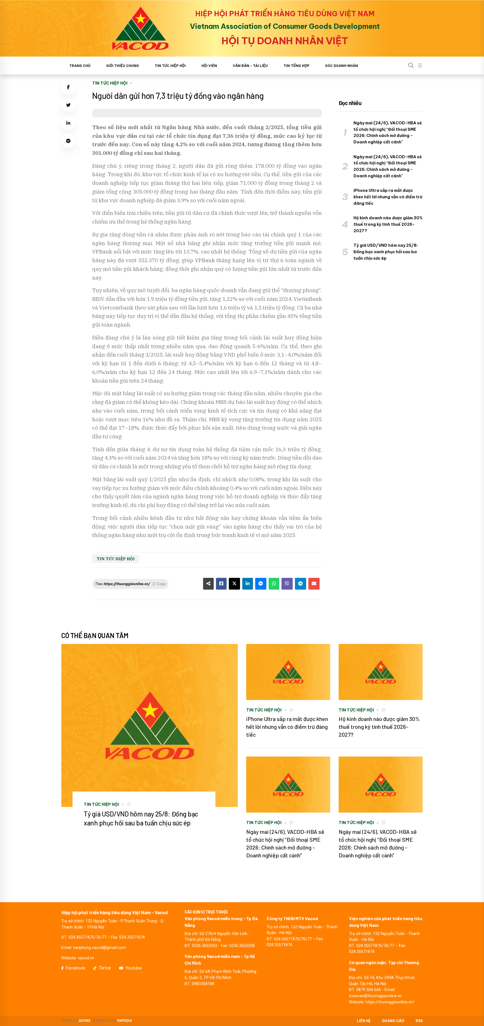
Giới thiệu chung (122, 65)
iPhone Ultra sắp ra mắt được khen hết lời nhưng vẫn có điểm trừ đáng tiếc (387, 197)
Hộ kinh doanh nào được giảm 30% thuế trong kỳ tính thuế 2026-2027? (388, 224)
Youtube (133, 968)
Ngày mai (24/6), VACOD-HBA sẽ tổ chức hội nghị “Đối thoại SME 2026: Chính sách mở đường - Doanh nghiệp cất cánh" (387, 132)
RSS (419, 1021)
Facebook (75, 968)
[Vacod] (140, 28)
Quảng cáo (393, 1021)
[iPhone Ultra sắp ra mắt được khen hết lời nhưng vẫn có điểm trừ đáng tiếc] (288, 672)
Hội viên (209, 65)
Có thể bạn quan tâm (95, 635)
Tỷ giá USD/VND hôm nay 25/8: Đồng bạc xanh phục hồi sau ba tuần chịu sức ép (385, 251)
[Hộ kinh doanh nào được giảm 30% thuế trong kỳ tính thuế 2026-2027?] (381, 672)
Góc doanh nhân (341, 65)
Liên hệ (364, 1021)
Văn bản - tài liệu (250, 65)
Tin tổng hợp (296, 65)
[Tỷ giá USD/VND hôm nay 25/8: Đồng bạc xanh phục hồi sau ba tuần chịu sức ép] (149, 725)
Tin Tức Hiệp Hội (109, 83)
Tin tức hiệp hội (170, 65)
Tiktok (105, 968)
